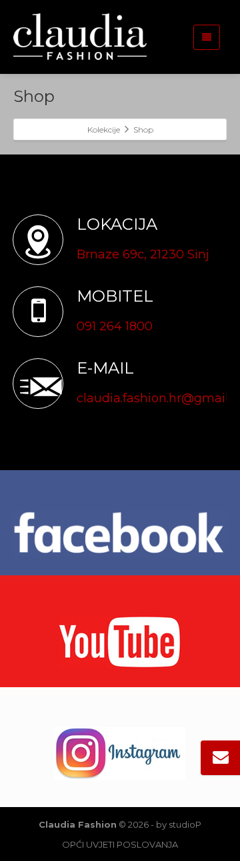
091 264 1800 (115, 326)
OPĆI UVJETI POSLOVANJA (120, 844)
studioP (185, 824)
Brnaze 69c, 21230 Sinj (143, 254)
